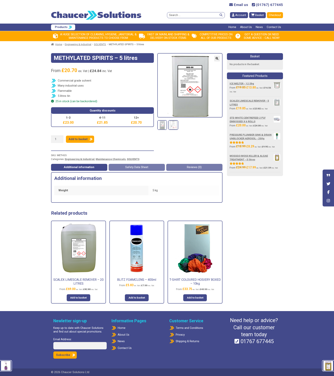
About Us (246, 27)
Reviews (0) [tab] (194, 167)
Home (232, 27)
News (259, 27)
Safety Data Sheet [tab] (136, 167)
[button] (217, 58)
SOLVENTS (100, 44)
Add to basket (78, 139)
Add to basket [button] (78, 297)
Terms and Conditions (189, 328)
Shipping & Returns (187, 341)
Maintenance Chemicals (111, 159)
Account (240, 15)
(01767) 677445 (269, 5)
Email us (240, 5)
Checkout (275, 15)
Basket (259, 15)
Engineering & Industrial (78, 44)
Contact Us (274, 27)
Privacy (180, 334)
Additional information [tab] (79, 167)
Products (61, 27)
